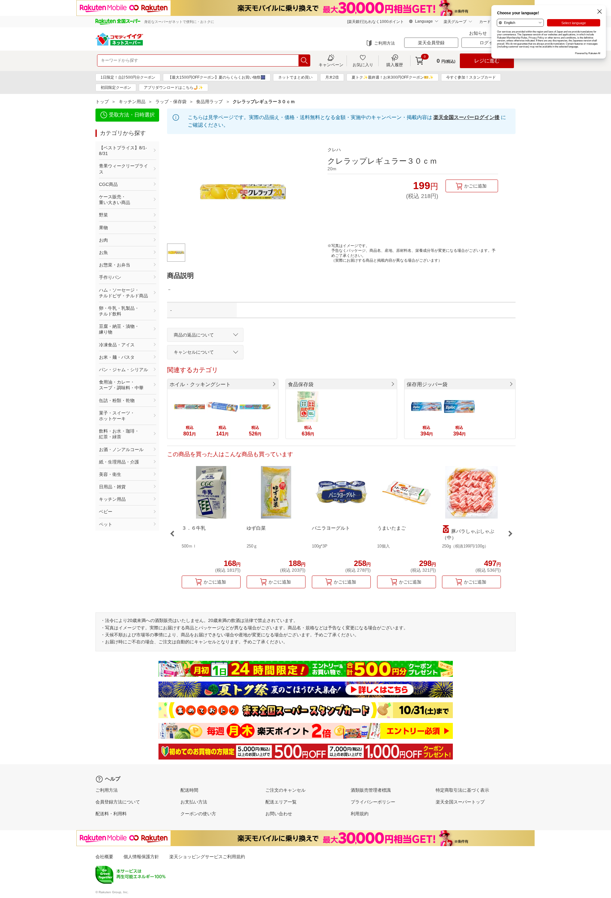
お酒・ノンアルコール (121, 449)
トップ (102, 101)
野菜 (103, 214)
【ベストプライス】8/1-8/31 (123, 150)
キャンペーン (331, 64)
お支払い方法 (193, 801)
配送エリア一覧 (281, 801)
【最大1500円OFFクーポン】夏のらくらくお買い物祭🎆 (216, 77)
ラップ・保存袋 (170, 101)
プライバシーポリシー (373, 801)
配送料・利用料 (111, 813)
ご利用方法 (384, 43)
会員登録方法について (117, 801)
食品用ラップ (209, 101)
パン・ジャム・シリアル (123, 369)
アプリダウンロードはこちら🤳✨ (173, 87)
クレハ (334, 149)
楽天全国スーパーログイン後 (466, 117)
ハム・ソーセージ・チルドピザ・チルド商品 (123, 292)
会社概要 (104, 856)
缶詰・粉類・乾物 (117, 400)
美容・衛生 (110, 474)
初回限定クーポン (116, 87)
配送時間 (189, 790)
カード (485, 21)
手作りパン (110, 277)
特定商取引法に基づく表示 (462, 790)
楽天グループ (455, 21)
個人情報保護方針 (141, 856)
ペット (105, 524)
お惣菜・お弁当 (114, 264)
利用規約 (360, 813)
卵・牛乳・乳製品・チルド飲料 (119, 311)
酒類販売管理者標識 (371, 790)
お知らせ (478, 33)
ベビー (105, 511)
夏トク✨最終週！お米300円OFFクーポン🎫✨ (392, 77)
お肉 (103, 240)
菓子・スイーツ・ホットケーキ (117, 415)
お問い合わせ (278, 813)
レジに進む (487, 60)
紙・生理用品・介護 (119, 461)
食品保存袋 (300, 384)
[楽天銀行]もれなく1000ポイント (375, 21)
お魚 (103, 252)
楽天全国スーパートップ (460, 801)
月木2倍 (332, 77)
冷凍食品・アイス (117, 344)
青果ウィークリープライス (123, 168)
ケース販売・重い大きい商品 (114, 199)
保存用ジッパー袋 (427, 384)
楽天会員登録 (431, 42)
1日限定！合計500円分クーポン (128, 77)
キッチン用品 (132, 101)
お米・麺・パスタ (117, 357)
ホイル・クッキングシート (200, 384)
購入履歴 (394, 64)
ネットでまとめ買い (295, 77)
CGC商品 (108, 184)
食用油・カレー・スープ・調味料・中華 (121, 384)
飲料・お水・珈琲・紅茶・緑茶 (119, 433)
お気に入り (363, 64)
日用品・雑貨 (112, 486)
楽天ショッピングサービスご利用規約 (207, 856)
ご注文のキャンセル (285, 790)
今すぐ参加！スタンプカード (471, 77)
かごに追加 (475, 185)
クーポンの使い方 (198, 813)
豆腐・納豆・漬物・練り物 (119, 329)
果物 (103, 227)
